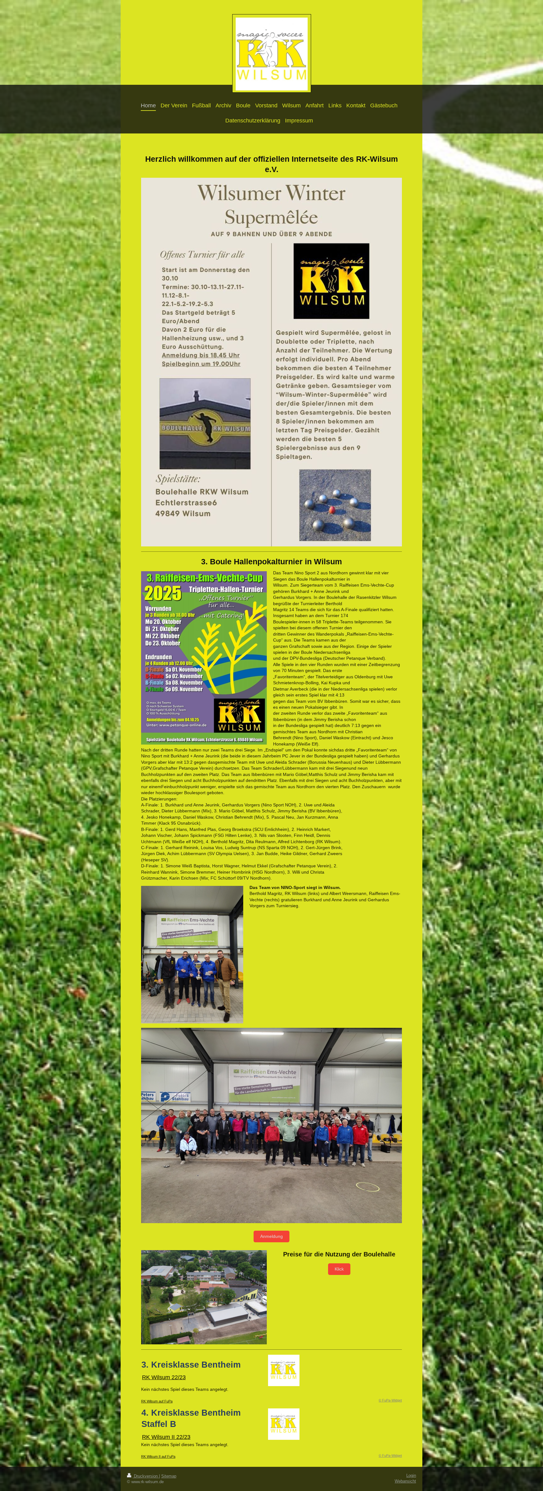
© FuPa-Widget (390, 1400)
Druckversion (146, 1476)
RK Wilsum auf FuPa (157, 1401)
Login (411, 1475)
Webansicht (405, 1481)
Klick (339, 1268)
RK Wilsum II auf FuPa (158, 1456)
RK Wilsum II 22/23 (166, 1437)
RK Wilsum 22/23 (164, 1377)
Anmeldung (271, 1236)
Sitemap (168, 1476)
